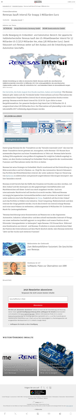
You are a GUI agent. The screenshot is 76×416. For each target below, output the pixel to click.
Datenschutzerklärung (15, 316)
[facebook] (5, 413)
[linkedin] (38, 414)
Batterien (10, 176)
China (40, 198)
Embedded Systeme (17, 6)
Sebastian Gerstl (16, 20)
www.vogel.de (69, 405)
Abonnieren (38, 305)
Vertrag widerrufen (28, 396)
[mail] (49, 413)
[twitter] (15, 413)
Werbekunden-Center (47, 396)
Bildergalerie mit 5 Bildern (16, 140)
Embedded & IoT (7, 6)
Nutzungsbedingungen (27, 314)
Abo (35, 398)
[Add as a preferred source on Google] (38, 392)
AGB (19, 396)
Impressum (31, 398)
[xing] (27, 414)
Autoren (46, 398)
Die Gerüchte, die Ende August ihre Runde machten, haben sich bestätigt (32, 92)
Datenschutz (62, 396)
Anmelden (71, 2)
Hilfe (21, 396)
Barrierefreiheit (70, 396)
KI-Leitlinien (40, 398)
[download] (60, 414)
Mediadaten (56, 396)
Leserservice (14, 396)
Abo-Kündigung (37, 396)
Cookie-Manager (6, 396)
